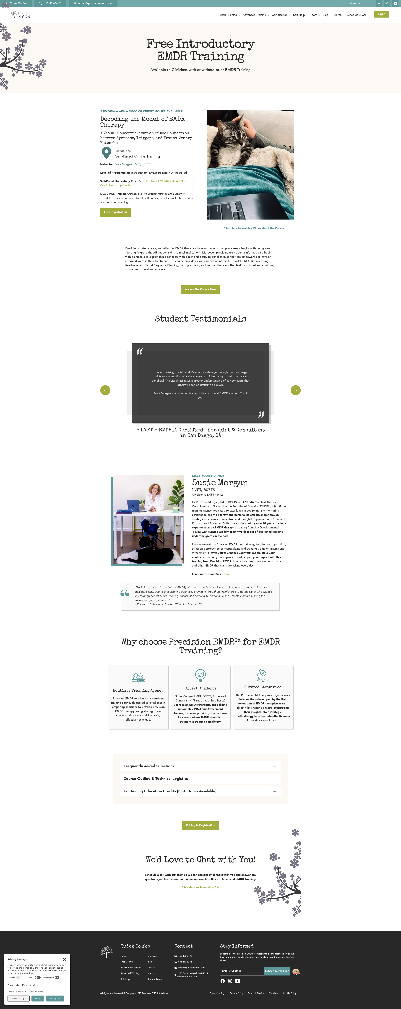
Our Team (152, 956)
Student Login (155, 979)
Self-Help (125, 979)
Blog (150, 962)
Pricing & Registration (200, 825)
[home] (20, 15)
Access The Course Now (200, 289)
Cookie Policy (289, 993)
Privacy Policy (236, 993)
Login (381, 14)
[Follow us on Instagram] (387, 3)
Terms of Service (256, 993)
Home (124, 956)
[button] (231, 15)
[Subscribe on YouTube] (395, 3)
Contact (151, 968)
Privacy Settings (217, 993)
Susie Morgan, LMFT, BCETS (125, 164)
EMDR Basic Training (131, 968)
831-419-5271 (185, 962)
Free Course (127, 962)
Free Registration (115, 212)
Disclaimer (273, 993)
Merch (151, 973)
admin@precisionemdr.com (191, 968)
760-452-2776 (185, 956)
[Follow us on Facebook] (379, 3)
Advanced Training (130, 973)
